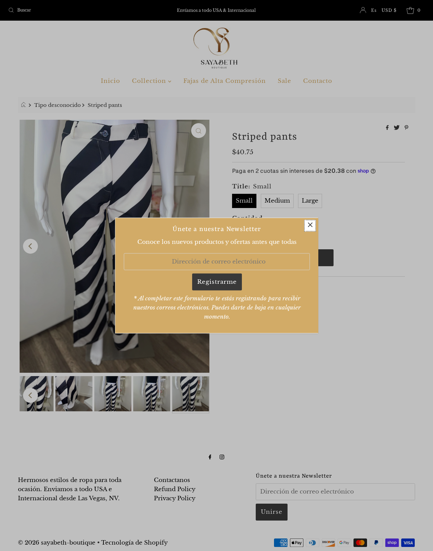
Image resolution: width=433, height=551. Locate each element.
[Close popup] (310, 225)
